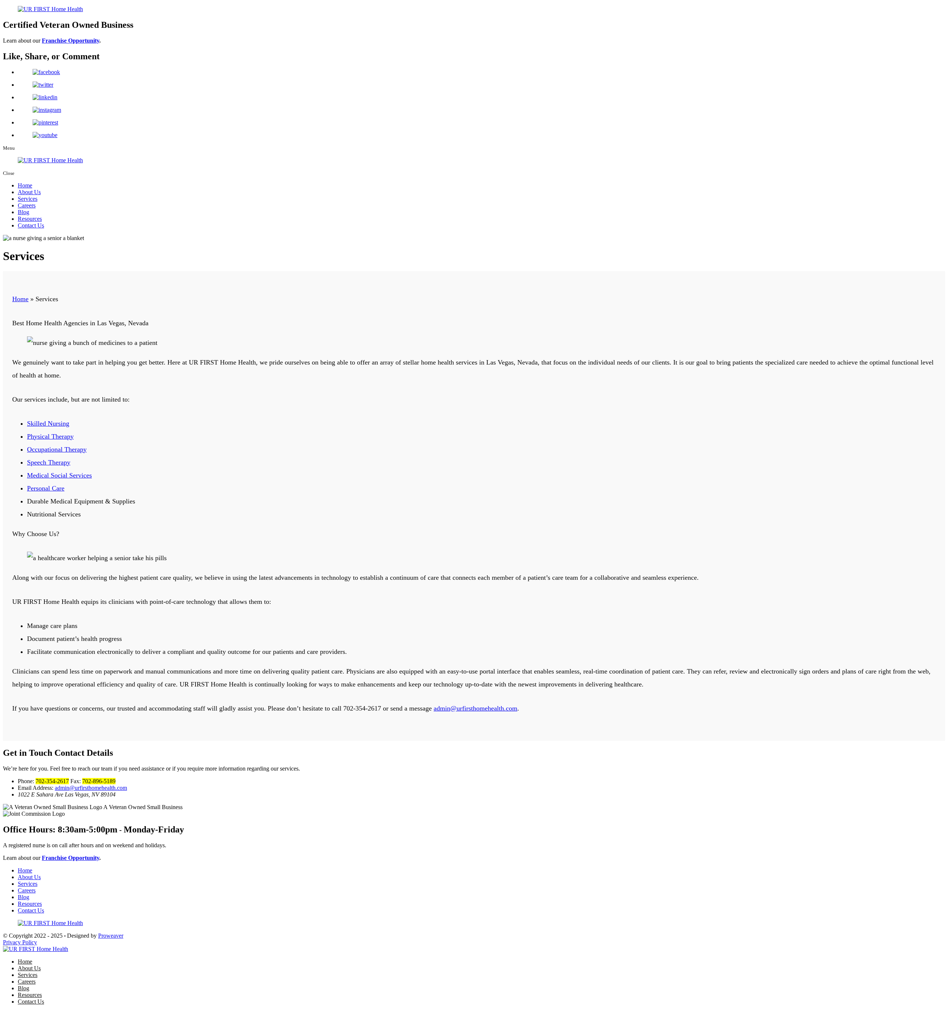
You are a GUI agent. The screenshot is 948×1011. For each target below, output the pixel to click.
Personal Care (45, 488)
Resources (30, 219)
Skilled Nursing (48, 423)
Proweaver (110, 935)
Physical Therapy (50, 436)
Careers (27, 205)
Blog (23, 212)
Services (27, 199)
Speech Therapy (48, 462)
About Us (29, 192)
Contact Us (31, 225)
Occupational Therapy (57, 449)
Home (25, 185)
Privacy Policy (20, 942)
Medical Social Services (59, 475)
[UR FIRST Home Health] (35, 949)
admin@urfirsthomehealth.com (475, 708)
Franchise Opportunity (70, 40)
